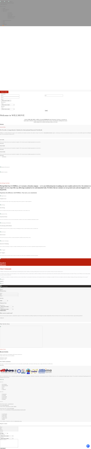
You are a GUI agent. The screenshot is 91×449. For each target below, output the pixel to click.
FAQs (4, 21)
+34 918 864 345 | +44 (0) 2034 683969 (7, 2)
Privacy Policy (4, 416)
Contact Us (4, 389)
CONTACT (5, 24)
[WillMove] (2, 1)
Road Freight (10, 15)
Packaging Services (11, 17)
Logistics (5, 357)
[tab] (45, 286)
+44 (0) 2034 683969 (10, 408)
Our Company (4, 384)
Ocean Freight (2, 151)
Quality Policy (4, 415)
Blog (3, 388)
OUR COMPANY (6, 9)
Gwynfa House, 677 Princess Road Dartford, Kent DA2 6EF (15, 409)
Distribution (2, 357)
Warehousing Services (11, 16)
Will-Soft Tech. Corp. (18, 421)
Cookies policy (4, 417)
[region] (45, 52)
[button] (45, 73)
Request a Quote (4, 91)
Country (2, 103)
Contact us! (2, 317)
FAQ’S (3, 386)
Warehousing (4, 394)
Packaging (4, 399)
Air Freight (10, 12)
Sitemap (3, 419)
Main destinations (7, 20)
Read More (2, 143)
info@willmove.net (4, 4)
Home (4, 8)
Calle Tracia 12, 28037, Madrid (11, 406)
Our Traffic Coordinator (5, 361)
